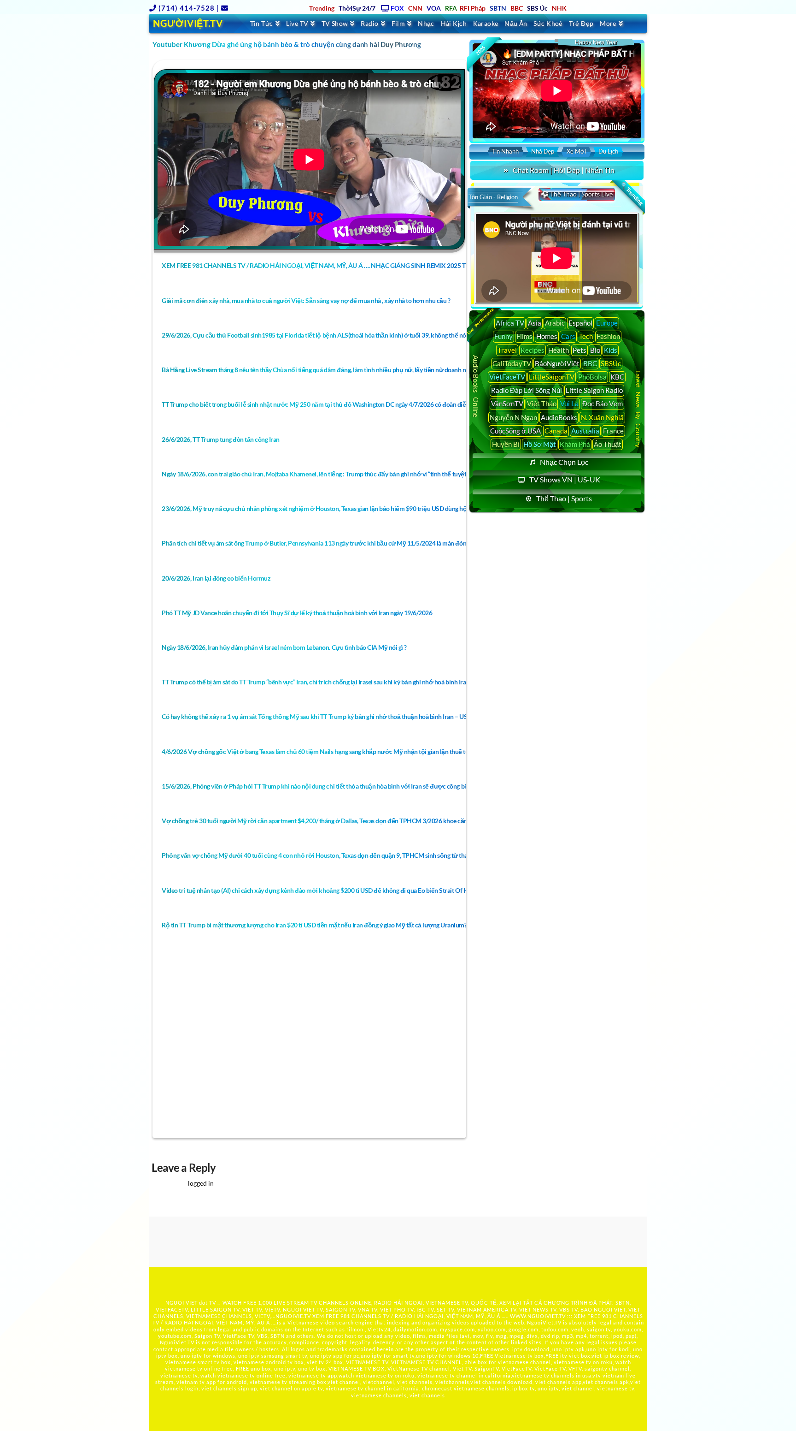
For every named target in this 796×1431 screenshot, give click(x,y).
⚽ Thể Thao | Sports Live (577, 194)
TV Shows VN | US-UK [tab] (564, 479)
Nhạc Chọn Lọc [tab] (564, 461)
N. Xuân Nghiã (602, 417)
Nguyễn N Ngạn (513, 417)
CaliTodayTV (511, 363)
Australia (585, 431)
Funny (503, 336)
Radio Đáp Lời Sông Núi (526, 390)
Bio (595, 350)
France (613, 431)
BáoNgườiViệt (557, 363)
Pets (579, 350)
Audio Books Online (476, 386)
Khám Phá (575, 444)
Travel (507, 350)
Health (558, 350)
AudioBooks (559, 417)
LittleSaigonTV (551, 377)
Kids (610, 350)
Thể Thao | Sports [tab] (564, 498)
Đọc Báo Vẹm (602, 403)
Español (580, 323)
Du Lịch (608, 151)
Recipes (532, 350)
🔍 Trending (631, 194)
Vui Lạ (569, 403)
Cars (568, 336)
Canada (556, 431)
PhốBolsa (592, 377)
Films (524, 336)
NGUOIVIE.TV (293, 1316)
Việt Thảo (541, 403)
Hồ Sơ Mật (539, 444)
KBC (617, 377)
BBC (590, 363)
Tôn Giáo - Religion (493, 197)
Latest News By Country (638, 408)
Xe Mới (576, 151)
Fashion (608, 336)
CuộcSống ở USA (515, 431)
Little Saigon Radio (594, 390)
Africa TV (510, 323)
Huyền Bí (506, 444)
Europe (607, 323)
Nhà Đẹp (542, 151)
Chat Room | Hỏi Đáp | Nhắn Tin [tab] (564, 170)
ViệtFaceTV (507, 377)
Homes (546, 336)
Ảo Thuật (607, 444)
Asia (534, 323)
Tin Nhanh (505, 151)
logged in (201, 1183)
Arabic (555, 323)
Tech (586, 336)
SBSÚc (611, 363)
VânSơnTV (507, 403)
